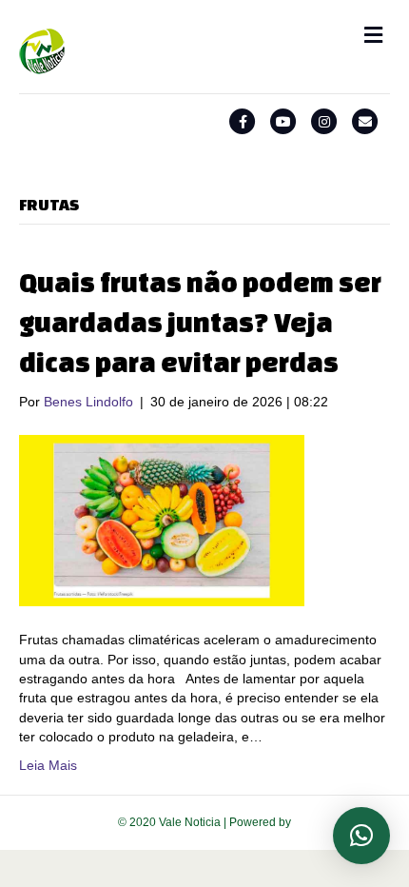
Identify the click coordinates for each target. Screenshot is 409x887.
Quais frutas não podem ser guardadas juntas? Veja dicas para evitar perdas (200, 322)
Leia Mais (48, 765)
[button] (361, 835)
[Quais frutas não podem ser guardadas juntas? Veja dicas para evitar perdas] (161, 519)
